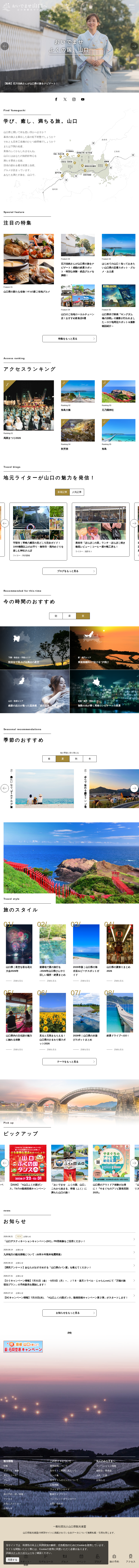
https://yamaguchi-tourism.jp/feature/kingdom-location (118, 306)
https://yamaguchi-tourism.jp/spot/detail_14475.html (78, 435)
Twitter (65, 99)
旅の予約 (114, 1561)
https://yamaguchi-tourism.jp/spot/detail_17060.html (118, 396)
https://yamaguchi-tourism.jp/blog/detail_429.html (38, 531)
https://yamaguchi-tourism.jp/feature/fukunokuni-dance (27, 1168)
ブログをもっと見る (67, 571)
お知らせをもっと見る (68, 1312)
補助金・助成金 (104, 1471)
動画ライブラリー (58, 1494)
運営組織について (58, 1466)
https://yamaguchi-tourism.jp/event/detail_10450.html (29, 410)
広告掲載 (54, 1485)
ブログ (7, 1489)
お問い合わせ (56, 1504)
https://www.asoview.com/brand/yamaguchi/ (111, 1169)
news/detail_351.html (15, 1239)
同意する (12, 1559)
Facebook (56, 99)
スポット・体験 (11, 1471)
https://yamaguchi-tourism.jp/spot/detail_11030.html (78, 396)
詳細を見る (18, 981)
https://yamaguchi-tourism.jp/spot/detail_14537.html (35, 648)
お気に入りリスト (12, 1504)
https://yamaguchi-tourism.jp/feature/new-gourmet (29, 264)
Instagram (74, 99)
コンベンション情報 (106, 1466)
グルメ (7, 1480)
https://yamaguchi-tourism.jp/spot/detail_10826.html (118, 435)
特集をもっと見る (67, 338)
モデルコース (10, 1475)
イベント (8, 1485)
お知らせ (8, 1508)
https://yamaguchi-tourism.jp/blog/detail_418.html (100, 529)
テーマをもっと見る (67, 1061)
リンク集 (54, 1475)
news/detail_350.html (15, 1252)
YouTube (83, 99)
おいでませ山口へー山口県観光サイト (22, 5)
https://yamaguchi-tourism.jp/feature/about (118, 253)
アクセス (8, 1499)
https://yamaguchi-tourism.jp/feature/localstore (78, 302)
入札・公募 (101, 1475)
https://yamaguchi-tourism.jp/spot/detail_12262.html (35, 691)
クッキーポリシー (22, 1553)
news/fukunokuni (69, 1169)
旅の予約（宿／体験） (15, 1494)
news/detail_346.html (15, 1280)
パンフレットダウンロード (63, 1499)
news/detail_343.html (15, 1295)
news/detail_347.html (15, 1265)
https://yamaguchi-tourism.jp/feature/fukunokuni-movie (29, 2)
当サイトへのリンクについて (64, 1480)
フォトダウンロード (60, 1489)
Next (134, 46)
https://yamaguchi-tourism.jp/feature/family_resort (36, 771)
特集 (6, 1466)
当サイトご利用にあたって (63, 1471)
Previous (5, 46)
